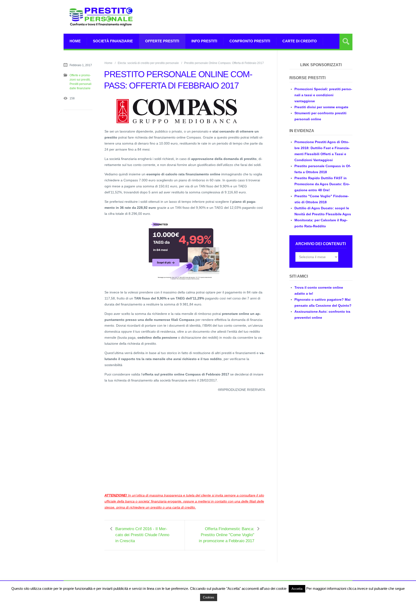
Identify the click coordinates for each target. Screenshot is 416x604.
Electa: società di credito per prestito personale (148, 63)
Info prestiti (204, 41)
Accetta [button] (297, 589)
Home (75, 41)
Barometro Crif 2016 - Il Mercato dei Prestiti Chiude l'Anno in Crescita (142, 535)
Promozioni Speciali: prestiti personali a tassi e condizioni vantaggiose (323, 95)
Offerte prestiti (162, 41)
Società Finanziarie (113, 41)
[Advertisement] (264, 23)
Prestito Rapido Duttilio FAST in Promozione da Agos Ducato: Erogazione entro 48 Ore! (322, 184)
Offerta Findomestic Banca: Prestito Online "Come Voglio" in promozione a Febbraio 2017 (226, 535)
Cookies (208, 597)
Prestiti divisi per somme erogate (321, 107)
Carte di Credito (299, 41)
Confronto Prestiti (249, 41)
